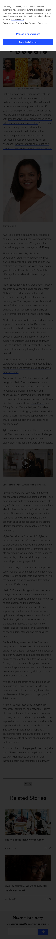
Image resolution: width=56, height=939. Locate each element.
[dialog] (28, 25)
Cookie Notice (17, 19)
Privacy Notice (22, 23)
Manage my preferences (28, 34)
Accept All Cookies (28, 42)
